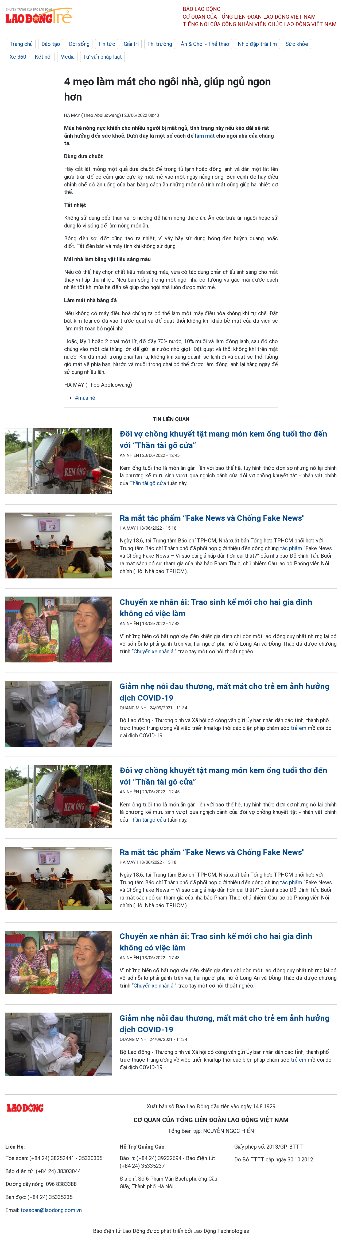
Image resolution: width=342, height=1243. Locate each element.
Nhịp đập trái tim (257, 44)
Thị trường (159, 44)
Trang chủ (21, 44)
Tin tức (106, 44)
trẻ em (298, 728)
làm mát (205, 136)
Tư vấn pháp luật (102, 57)
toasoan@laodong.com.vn (51, 1210)
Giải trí (131, 44)
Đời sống (79, 44)
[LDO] (58, 462)
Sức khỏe (297, 44)
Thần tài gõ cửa (147, 483)
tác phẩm (290, 548)
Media (67, 57)
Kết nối (43, 57)
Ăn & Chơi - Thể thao (205, 44)
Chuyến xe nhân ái (154, 651)
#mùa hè (85, 398)
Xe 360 (18, 57)
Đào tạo (50, 44)
